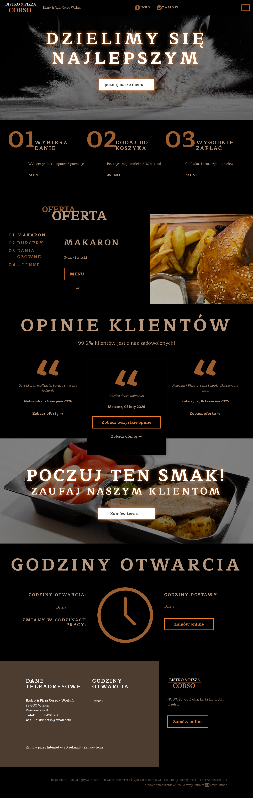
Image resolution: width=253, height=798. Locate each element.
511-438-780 (50, 715)
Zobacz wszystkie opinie (126, 422)
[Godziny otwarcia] (82, 607)
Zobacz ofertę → (47, 413)
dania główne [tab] (29, 253)
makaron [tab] (31, 235)
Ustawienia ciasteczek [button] (116, 780)
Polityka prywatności (84, 780)
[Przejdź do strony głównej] (197, 683)
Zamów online (189, 624)
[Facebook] (94, 711)
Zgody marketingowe (147, 780)
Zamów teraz (124, 513)
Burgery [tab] (30, 243)
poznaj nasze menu (124, 84)
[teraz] (75, 607)
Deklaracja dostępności (180, 780)
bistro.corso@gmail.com (53, 720)
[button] (143, 7)
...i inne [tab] (28, 264)
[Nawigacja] (245, 7)
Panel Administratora (212, 780)
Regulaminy (59, 780)
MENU (35, 175)
